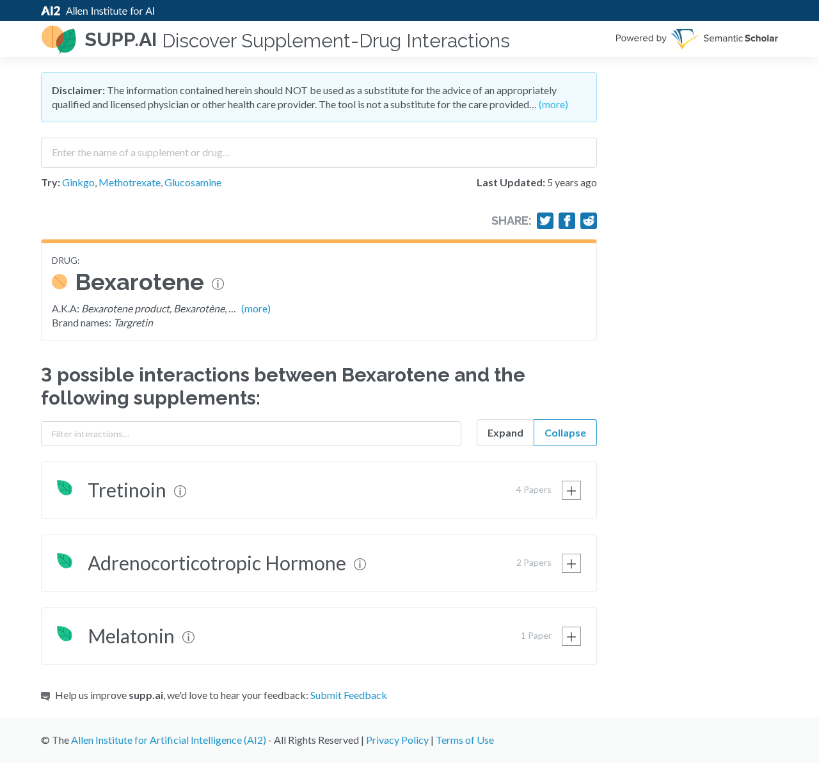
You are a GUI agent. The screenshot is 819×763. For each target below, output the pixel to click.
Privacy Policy (397, 740)
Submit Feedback (348, 695)
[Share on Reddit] (588, 221)
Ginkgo (78, 182)
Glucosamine (192, 182)
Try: (50, 182)
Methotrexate (130, 182)
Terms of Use (465, 740)
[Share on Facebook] (567, 221)
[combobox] (319, 148)
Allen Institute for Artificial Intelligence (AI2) (168, 740)
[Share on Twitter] (545, 221)
